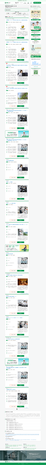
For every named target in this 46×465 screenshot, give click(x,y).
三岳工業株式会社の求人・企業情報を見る (24, 293)
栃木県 (27, 448)
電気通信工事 (12, 448)
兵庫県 (30, 449)
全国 (14, 435)
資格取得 (18, 440)
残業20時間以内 (28, 439)
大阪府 (28, 449)
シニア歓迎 (31, 439)
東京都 (33, 448)
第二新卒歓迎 (15, 439)
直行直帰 (12, 440)
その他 (20, 448)
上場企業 (23, 439)
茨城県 (25, 448)
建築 (7, 448)
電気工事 (6, 448)
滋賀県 (25, 449)
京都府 (27, 449)
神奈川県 (35, 448)
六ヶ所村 (8, 437)
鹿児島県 (11, 435)
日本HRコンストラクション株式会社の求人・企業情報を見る (22, 129)
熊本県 (6, 435)
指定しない (13, 438)
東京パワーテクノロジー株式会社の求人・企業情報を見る (23, 386)
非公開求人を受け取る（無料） (37, 2)
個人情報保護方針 (22, 463)
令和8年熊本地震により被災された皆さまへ (22, 0)
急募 (10, 440)
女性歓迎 (33, 439)
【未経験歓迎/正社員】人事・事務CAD (11, 389)
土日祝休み (12, 439)
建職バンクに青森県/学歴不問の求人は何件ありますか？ (13, 422)
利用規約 (18, 463)
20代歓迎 (17, 439)
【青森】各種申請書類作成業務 (10, 160)
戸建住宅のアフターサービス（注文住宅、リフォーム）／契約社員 (14, 317)
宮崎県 (9, 435)
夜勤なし (35, 439)
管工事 (9, 448)
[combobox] (26, 16)
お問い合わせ (27, 463)
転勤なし (8, 439)
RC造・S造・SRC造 (16, 448)
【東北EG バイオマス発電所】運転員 (10, 203)
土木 (10, 448)
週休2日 (19, 439)
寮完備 (6, 439)
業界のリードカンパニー (8, 440)
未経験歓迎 (16, 440)
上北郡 (6, 437)
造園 (18, 448)
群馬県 (28, 448)
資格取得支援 (25, 439)
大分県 (7, 435)
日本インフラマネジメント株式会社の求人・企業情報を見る (22, 84)
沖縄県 (13, 435)
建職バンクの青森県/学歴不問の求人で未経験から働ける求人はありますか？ (15, 427)
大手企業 (21, 439)
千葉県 (31, 448)
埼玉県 (30, 448)
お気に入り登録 (13, 37)
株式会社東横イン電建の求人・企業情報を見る (24, 357)
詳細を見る (20, 37)
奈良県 (31, 449)
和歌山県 (33, 449)
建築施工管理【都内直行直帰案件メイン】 (11, 296)
